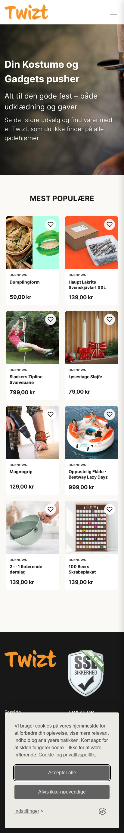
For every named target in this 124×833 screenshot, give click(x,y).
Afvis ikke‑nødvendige (62, 791)
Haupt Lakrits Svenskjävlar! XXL (87, 284)
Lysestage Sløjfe (85, 376)
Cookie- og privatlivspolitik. (67, 754)
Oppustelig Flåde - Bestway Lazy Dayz (88, 474)
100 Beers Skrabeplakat (82, 569)
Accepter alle (62, 772)
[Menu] (113, 12)
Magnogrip (21, 471)
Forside (13, 712)
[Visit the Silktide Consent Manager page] (102, 811)
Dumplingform (25, 281)
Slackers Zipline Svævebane (26, 379)
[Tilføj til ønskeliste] (50, 224)
